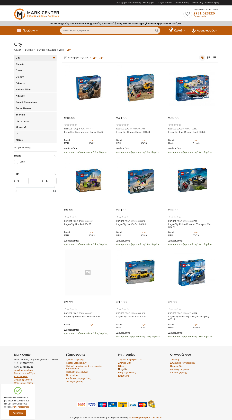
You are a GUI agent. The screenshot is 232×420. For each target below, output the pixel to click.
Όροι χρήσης (72, 375)
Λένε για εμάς (212, 2)
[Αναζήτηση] (156, 30)
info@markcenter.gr (23, 370)
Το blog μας (197, 2)
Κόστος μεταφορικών (76, 363)
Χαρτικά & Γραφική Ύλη (130, 359)
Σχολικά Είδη (124, 363)
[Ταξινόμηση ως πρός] (202, 58)
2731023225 (26, 363)
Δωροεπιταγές (182, 2)
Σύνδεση (174, 359)
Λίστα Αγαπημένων (179, 369)
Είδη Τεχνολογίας (127, 372)
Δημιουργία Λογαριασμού (182, 363)
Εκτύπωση (123, 376)
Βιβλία (121, 366)
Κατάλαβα (18, 413)
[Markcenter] (36, 14)
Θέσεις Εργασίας (74, 381)
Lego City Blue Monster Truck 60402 (83, 132)
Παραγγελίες (176, 366)
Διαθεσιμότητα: (71, 148)
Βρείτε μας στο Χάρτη (24, 373)
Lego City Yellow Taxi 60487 (131, 316)
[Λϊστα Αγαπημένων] (187, 15)
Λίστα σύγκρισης (178, 372)
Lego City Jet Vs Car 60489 (131, 224)
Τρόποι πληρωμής (75, 359)
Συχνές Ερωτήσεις (23, 379)
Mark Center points (23, 383)
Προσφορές (148, 2)
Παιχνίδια (123, 369)
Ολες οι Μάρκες (164, 2)
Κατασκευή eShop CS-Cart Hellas (145, 417)
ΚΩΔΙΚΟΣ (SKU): (71, 129)
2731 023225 (204, 13)
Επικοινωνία (199, 16)
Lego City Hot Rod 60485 (77, 224)
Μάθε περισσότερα (20, 407)
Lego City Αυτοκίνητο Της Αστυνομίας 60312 (188, 318)
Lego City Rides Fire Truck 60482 (82, 316)
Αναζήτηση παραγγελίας (128, 2)
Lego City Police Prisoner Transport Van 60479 (189, 226)
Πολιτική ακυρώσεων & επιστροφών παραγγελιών (84, 367)
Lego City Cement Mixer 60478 (133, 132)
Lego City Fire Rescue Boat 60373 (186, 132)
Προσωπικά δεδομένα (77, 372)
